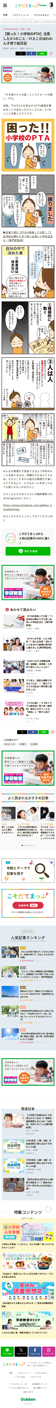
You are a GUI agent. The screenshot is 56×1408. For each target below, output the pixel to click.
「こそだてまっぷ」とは (18, 1384)
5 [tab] (31, 845)
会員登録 (27, 905)
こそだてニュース (20, 14)
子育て (23, 744)
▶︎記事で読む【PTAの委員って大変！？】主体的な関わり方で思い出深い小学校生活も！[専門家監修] (28, 236)
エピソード (10, 744)
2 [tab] (24, 845)
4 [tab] (29, 845)
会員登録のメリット (39, 1384)
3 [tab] (27, 845)
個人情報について (40, 1388)
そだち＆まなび (41, 14)
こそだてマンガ (35, 1377)
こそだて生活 (20, 1377)
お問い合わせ (28, 1392)
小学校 (34, 744)
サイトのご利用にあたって (19, 1388)
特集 (5, 14)
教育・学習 (25, 29)
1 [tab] (22, 845)
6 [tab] (34, 845)
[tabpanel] (28, 822)
